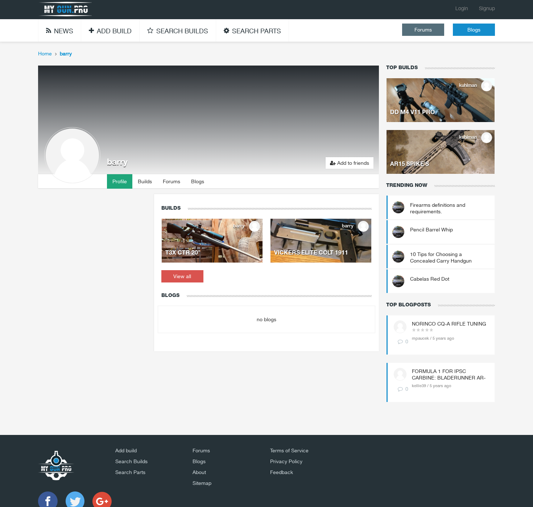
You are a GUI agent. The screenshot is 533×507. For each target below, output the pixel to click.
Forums (423, 30)
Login (461, 9)
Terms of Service (289, 450)
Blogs (473, 30)
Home (45, 53)
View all (182, 276)
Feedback (281, 472)
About (199, 472)
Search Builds (131, 461)
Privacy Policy (286, 461)
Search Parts (130, 472)
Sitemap (202, 483)
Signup (487, 9)
